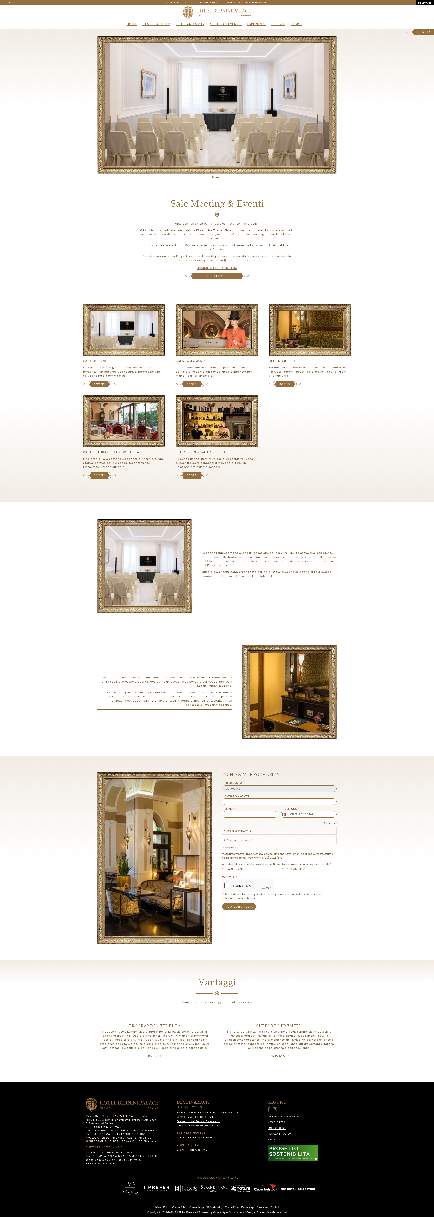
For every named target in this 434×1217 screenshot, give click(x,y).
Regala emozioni (280, 1133)
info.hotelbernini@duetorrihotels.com (134, 1119)
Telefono (290, 809)
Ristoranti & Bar (190, 24)
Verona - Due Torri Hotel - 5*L (195, 1116)
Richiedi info (217, 276)
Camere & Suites (156, 24)
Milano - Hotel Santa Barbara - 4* (197, 1137)
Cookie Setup (196, 1207)
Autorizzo (235, 869)
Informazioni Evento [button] (239, 830)
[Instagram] (275, 1110)
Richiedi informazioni (283, 1116)
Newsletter (276, 1122)
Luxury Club (424, 2)
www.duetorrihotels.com (100, 1163)
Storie (296, 24)
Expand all (330, 823)
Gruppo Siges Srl (222, 1212)
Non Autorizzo (298, 869)
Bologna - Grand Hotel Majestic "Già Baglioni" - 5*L (209, 1112)
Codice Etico (232, 1207)
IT (7, 2)
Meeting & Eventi (224, 24)
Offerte (278, 24)
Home (215, 177)
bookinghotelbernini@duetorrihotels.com (224, 260)
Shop (271, 1139)
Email (228, 809)
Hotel (132, 24)
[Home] (217, 13)
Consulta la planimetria (217, 268)
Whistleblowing (214, 1207)
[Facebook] (270, 1110)
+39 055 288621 (100, 1119)
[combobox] (285, 814)
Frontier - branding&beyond (271, 1212)
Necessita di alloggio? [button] (240, 840)
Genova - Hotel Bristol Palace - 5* (198, 1125)
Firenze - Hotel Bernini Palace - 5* (198, 1121)
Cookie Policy (179, 1207)
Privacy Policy (229, 847)
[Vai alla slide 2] (219, 170)
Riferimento (233, 783)
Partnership (247, 1207)
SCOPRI (99, 384)
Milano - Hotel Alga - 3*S (192, 1149)
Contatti (275, 1207)
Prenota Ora (279, 1055)
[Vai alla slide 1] (215, 170)
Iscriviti (154, 1055)
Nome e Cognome (237, 795)
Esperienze (256, 24)
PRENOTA (424, 32)
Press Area (262, 1207)
